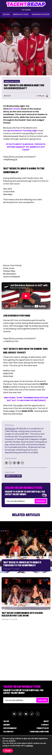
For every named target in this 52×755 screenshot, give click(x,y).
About (46, 721)
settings (29, 746)
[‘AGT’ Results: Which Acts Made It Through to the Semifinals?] (26, 547)
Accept (7, 751)
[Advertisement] (26, 649)
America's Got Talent (21, 14)
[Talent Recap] (26, 4)
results (14, 108)
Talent (6, 721)
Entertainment (10, 728)
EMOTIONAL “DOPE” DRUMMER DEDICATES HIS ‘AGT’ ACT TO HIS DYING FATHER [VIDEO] (26, 399)
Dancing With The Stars (40, 14)
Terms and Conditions (39, 732)
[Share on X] (10, 462)
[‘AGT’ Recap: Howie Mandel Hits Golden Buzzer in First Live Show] (26, 593)
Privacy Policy (43, 728)
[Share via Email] (22, 462)
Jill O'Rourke (10, 428)
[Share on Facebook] (6, 462)
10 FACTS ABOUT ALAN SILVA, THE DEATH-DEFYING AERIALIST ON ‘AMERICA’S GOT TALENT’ (26, 147)
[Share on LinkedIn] (18, 462)
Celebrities (8, 732)
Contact (45, 725)
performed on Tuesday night (22, 130)
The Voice (6, 14)
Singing (6, 725)
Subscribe (40, 501)
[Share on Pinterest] (14, 462)
